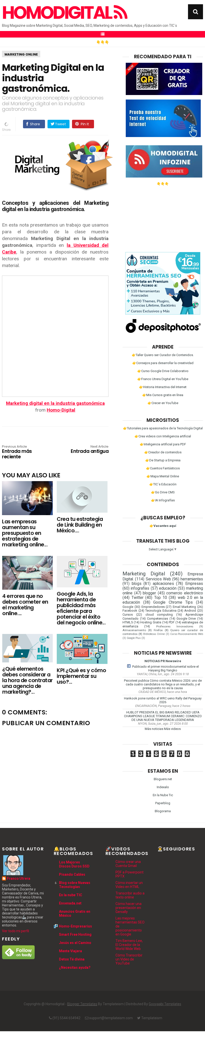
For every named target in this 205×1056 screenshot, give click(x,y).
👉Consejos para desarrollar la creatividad (163, 363)
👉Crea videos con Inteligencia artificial (162, 436)
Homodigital (58, 13)
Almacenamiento (134, 630)
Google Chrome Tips (173, 602)
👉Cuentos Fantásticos (163, 468)
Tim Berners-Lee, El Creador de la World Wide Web (129, 945)
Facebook (129, 610)
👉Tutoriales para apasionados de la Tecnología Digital (163, 428)
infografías (140, 588)
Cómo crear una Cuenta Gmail (128, 864)
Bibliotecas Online (154, 634)
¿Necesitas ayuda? (74, 967)
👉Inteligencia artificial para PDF (163, 444)
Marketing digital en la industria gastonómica (55, 403)
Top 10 (160, 597)
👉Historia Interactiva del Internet (162, 387)
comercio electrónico (184, 593)
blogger (149, 593)
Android (190, 610)
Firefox (158, 630)
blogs (137, 583)
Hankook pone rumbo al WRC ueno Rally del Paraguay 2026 (163, 700)
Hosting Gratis (150, 622)
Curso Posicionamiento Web (186, 634)
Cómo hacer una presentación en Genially (129, 908)
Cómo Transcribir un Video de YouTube (129, 959)
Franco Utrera (18, 878)
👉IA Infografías (163, 500)
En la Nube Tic (163, 795)
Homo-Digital (61, 410)
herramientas (191, 579)
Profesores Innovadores (174, 626)
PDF (171, 622)
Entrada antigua (89, 450)
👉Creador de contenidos (163, 452)
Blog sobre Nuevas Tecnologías (74, 885)
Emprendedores (153, 607)
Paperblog (162, 803)
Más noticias (154, 729)
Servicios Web (158, 579)
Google (127, 607)
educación (167, 588)
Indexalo (163, 787)
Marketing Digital (143, 574)
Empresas (194, 583)
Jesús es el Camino (75, 943)
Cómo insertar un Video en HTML (129, 885)
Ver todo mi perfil (15, 931)
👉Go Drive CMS (163, 492)
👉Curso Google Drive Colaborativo (162, 371)
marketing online (21, 54)
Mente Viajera (70, 951)
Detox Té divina (71, 959)
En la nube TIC (70, 895)
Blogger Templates (82, 1004)
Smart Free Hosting (75, 934)
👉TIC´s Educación (162, 484)
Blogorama (163, 811)
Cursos (127, 614)
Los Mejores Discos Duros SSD (74, 864)
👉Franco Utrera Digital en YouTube (162, 379)
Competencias (157, 618)
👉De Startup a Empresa (162, 460)
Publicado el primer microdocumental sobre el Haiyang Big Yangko (165, 668)
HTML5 (127, 622)
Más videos (172, 729)
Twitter (138, 597)
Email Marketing (184, 607)
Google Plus (134, 638)
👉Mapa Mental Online (162, 476)
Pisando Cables (72, 874)
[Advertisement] (163, 217)
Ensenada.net (70, 903)
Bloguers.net (163, 779)
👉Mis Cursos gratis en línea (162, 395)
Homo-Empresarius (75, 926)
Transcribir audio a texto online (130, 895)
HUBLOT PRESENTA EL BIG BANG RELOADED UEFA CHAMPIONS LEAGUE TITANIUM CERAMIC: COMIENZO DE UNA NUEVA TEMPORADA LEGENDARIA (163, 716)
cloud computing (159, 614)
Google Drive (186, 618)
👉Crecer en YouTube (163, 403)
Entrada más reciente (17, 452)
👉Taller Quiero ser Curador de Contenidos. (163, 355)
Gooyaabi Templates (165, 1004)
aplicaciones (163, 583)
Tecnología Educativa (160, 610)
